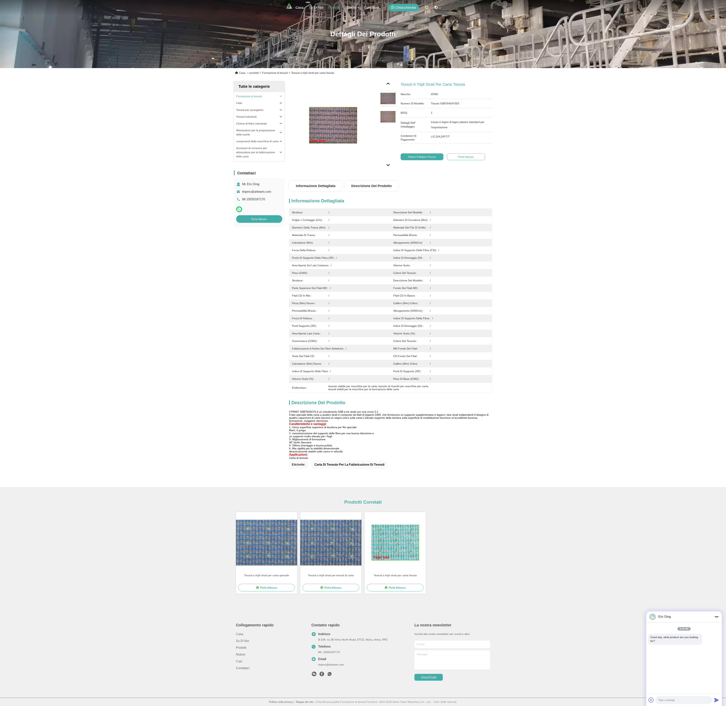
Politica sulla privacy (281, 701)
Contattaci (371, 7)
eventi (352, 7)
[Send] (717, 700)
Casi (239, 661)
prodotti (334, 7)
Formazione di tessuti (275, 72)
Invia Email (428, 677)
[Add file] (651, 700)
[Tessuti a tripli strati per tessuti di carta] (330, 542)
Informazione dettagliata (315, 186)
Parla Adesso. (259, 219)
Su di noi (316, 7)
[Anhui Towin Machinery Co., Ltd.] (289, 7)
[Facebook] (321, 674)
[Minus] (716, 616)
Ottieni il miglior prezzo (422, 156)
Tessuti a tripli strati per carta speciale (266, 575)
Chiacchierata (405, 7)
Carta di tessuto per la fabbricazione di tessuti (349, 464)
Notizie (240, 654)
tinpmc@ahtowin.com (256, 191)
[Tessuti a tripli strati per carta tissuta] (333, 125)
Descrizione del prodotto (371, 186)
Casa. (300, 7)
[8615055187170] (329, 674)
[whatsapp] (239, 209)
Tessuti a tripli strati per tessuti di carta (331, 575)
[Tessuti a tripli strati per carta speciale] (266, 542)
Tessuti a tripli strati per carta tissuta (395, 575)
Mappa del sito (304, 701)
